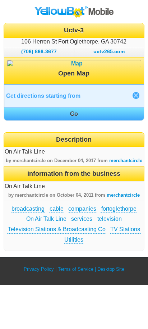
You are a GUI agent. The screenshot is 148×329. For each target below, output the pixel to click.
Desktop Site (110, 269)
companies (82, 209)
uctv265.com (109, 51)
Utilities (73, 240)
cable (57, 209)
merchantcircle (125, 160)
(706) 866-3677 (39, 51)
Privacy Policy (39, 269)
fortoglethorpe (119, 209)
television (109, 219)
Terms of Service (75, 269)
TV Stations (125, 229)
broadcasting (28, 209)
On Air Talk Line (46, 219)
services (81, 219)
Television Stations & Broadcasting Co (57, 229)
